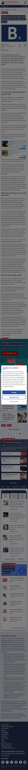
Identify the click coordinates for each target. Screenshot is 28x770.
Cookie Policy (20, 377)
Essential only (14, 397)
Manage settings (14, 401)
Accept (14, 392)
